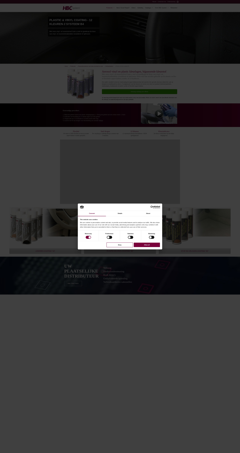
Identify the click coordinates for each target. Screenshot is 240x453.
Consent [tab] (92, 213)
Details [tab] (120, 213)
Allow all (147, 245)
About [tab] (148, 213)
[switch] (109, 237)
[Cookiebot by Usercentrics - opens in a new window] (152, 207)
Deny (119, 245)
